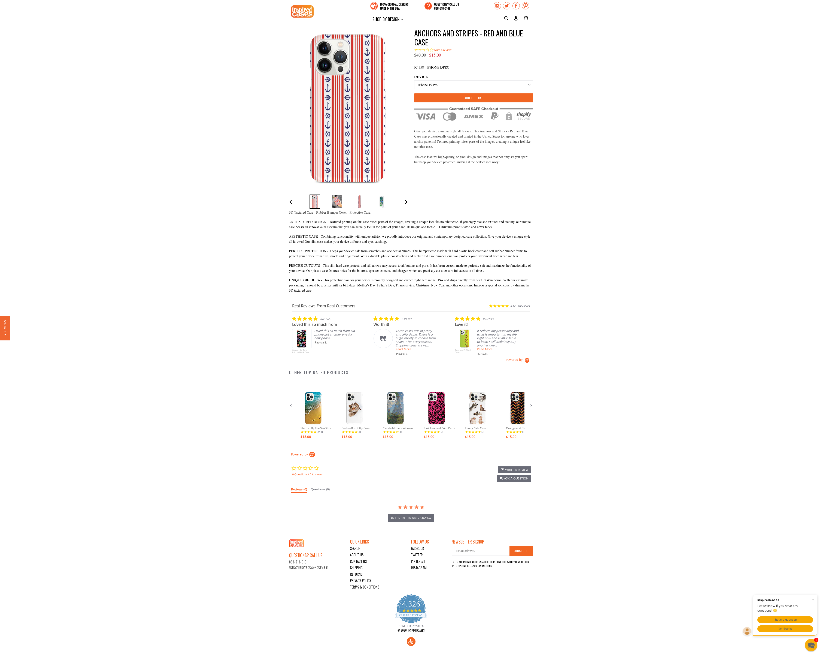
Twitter (417, 554)
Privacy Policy (360, 580)
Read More (403, 349)
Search (355, 548)
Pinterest (418, 561)
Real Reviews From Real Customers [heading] (323, 306)
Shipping (356, 567)
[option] (315, 201)
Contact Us (358, 561)
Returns (356, 574)
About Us (356, 554)
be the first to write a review (411, 518)
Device (421, 76)
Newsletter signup (468, 541)
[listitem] (324, 337)
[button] (291, 405)
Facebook (417, 548)
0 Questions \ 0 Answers (307, 474)
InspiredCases (416, 630)
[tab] (299, 490)
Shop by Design (388, 19)
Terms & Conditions (364, 587)
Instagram (419, 567)
